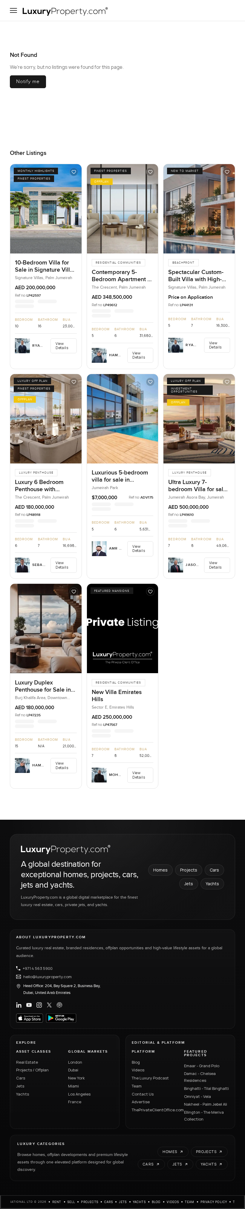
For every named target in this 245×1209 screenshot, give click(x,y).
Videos (138, 1070)
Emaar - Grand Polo (201, 1065)
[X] (49, 1005)
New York (76, 1078)
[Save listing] (74, 172)
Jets (188, 883)
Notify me (28, 82)
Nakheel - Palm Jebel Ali (205, 1104)
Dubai (73, 1070)
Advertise (141, 1101)
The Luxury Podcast (150, 1078)
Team (137, 1086)
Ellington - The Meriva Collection (204, 1116)
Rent (57, 1201)
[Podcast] (59, 1005)
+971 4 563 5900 (38, 968)
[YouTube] (29, 1005)
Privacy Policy (213, 1201)
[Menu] (13, 10)
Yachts (212, 883)
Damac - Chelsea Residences (200, 1077)
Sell (71, 1201)
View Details (62, 345)
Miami (73, 1086)
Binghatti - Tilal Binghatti (206, 1088)
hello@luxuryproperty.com (47, 976)
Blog (136, 1062)
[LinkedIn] (19, 1005)
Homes (160, 870)
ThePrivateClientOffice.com (154, 1109)
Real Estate (27, 1062)
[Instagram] (39, 1005)
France (74, 1101)
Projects (188, 870)
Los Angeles (79, 1094)
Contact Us (143, 1094)
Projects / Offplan (32, 1070)
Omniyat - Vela (197, 1096)
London (75, 1062)
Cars (214, 870)
